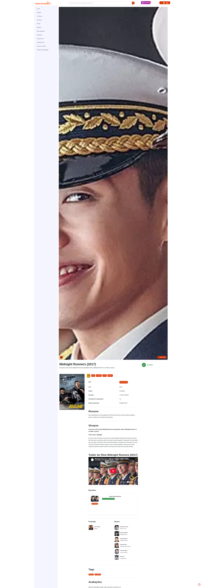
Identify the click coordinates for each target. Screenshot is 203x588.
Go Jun (122, 556)
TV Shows (39, 16)
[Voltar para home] (197, 584)
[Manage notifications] (199, 584)
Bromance (91, 574)
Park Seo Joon (124, 526)
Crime (104, 375)
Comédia (99, 375)
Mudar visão (162, 357)
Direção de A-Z (40, 42)
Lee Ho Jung (123, 550)
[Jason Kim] (90, 527)
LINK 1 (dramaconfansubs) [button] (108, 498)
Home (38, 8)
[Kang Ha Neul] (116, 533)
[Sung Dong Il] (116, 539)
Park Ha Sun (123, 544)
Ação (93, 375)
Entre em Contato (41, 46)
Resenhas (39, 35)
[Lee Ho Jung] (116, 551)
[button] (145, 2)
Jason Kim (97, 526)
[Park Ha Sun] (116, 545)
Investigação (97, 574)
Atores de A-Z (40, 38)
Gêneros (39, 27)
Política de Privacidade (42, 49)
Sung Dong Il (123, 538)
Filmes (38, 23)
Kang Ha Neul (124, 532)
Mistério (110, 375)
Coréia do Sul (123, 382)
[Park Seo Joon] (116, 527)
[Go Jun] (116, 557)
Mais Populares (41, 31)
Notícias (39, 12)
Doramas (39, 20)
